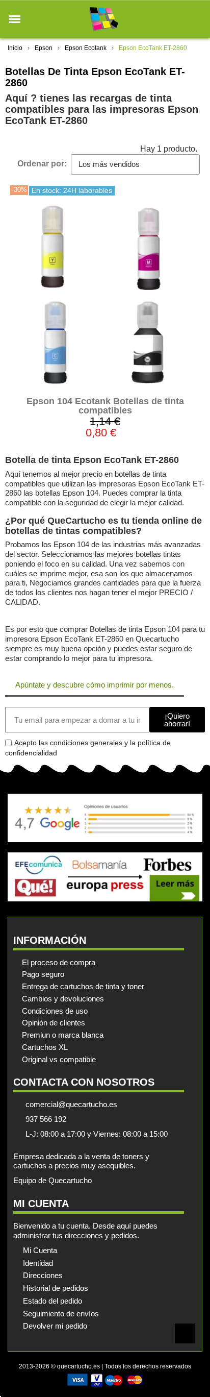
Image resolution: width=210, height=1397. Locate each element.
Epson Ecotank (86, 48)
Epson (43, 48)
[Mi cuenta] (179, 19)
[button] (14, 19)
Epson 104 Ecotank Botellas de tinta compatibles (105, 405)
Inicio (15, 48)
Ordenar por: (42, 163)
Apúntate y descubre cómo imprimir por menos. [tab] (94, 684)
